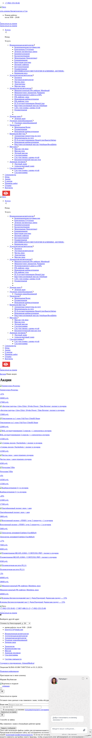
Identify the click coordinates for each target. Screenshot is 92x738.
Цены (7, 177)
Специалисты (10, 175)
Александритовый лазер (24, 166)
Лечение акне (20, 118)
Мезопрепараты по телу (24, 138)
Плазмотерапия (20, 69)
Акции (7, 179)
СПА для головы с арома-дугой (27, 108)
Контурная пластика (22, 62)
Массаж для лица (21, 149)
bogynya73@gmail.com (14, 630)
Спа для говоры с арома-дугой (26, 157)
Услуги (8, 30)
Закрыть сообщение (8, 728)
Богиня (3, 374)
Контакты (9, 188)
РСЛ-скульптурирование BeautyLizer (29, 103)
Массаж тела (19, 151)
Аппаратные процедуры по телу (27, 136)
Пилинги (18, 77)
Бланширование (21, 60)
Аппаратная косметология (15, 638)
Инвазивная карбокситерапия (26, 99)
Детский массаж (21, 153)
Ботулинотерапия (21, 67)
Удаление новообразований (25, 123)
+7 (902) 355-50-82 (12, 3)
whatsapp (6, 686)
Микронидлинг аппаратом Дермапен (29, 93)
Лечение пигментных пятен (25, 52)
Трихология (9, 646)
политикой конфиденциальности (19, 735)
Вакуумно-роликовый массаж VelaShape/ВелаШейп (35, 144)
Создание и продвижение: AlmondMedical (17, 663)
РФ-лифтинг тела (21, 101)
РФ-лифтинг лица (21, 97)
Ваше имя (4, 704)
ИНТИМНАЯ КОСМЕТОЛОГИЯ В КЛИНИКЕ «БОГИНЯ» (39, 71)
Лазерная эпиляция (12, 653)
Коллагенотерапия (21, 56)
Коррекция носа (20, 73)
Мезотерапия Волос (22, 127)
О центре (8, 181)
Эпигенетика (19, 84)
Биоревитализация (22, 54)
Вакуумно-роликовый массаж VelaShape (30, 106)
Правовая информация (9, 671)
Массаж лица (19, 86)
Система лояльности (13, 659)
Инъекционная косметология (17, 634)
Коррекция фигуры (12, 649)
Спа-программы (21, 155)
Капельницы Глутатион (24, 49)
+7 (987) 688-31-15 (22, 608)
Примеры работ (11, 183)
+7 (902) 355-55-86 (38, 608)
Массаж (8, 651)
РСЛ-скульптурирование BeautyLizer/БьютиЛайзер (35, 140)
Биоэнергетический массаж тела (27, 160)
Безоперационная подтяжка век (27, 47)
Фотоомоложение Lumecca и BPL (28, 95)
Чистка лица (19, 82)
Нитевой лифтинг (21, 64)
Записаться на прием (8, 24)
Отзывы (8, 185)
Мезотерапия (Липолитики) (25, 58)
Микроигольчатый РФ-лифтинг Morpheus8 (31, 90)
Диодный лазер (20, 164)
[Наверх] (1, 688)
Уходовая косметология (23, 80)
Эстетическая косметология (16, 636)
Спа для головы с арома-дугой (26, 170)
